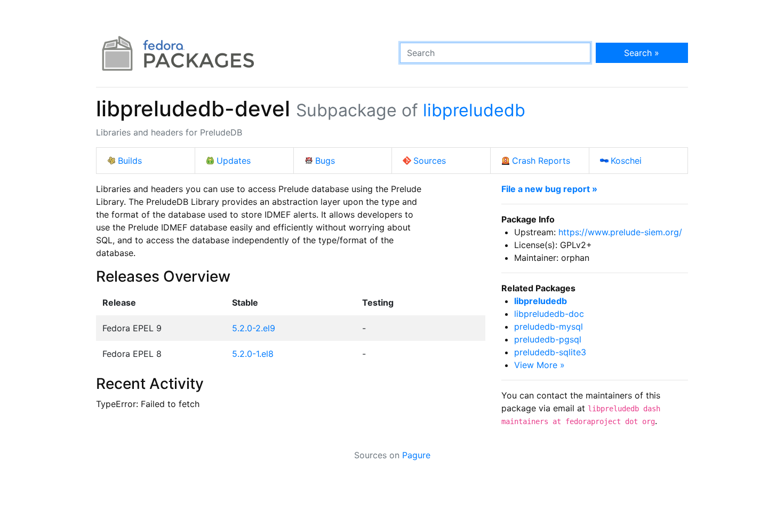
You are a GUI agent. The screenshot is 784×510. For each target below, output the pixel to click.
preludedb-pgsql (547, 339)
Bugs (325, 160)
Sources (429, 160)
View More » (539, 365)
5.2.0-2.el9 (253, 328)
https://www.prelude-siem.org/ (620, 232)
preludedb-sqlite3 (550, 352)
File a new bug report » (549, 189)
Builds (130, 160)
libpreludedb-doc (549, 313)
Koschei (626, 160)
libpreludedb (474, 110)
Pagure (416, 455)
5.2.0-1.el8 (253, 353)
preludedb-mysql (548, 326)
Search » (641, 52)
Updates (234, 160)
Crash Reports (541, 160)
